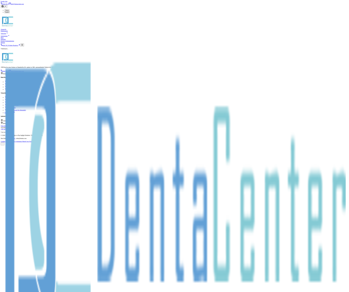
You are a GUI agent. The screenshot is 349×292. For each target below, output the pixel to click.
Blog (2, 37)
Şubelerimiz (4, 36)
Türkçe (7, 10)
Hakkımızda (4, 31)
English (7, 12)
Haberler (3, 39)
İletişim (3, 42)
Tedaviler (3, 33)
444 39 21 (6, 45)
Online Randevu (13, 45)
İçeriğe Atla (4, 1)
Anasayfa (3, 29)
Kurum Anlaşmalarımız (7, 41)
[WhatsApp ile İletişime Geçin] (2, 143)
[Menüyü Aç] (22, 44)
